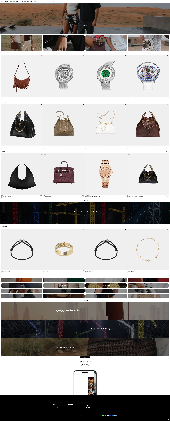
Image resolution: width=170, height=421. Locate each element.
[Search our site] (53, 1)
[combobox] (43, 1)
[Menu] (2, 1)
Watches (21, 1)
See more (167, 151)
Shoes (25, 1)
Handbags (17, 1)
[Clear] (52, 1)
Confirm (70, 404)
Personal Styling (29, 1)
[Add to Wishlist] (42, 56)
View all (85, 357)
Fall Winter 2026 (12, 1)
